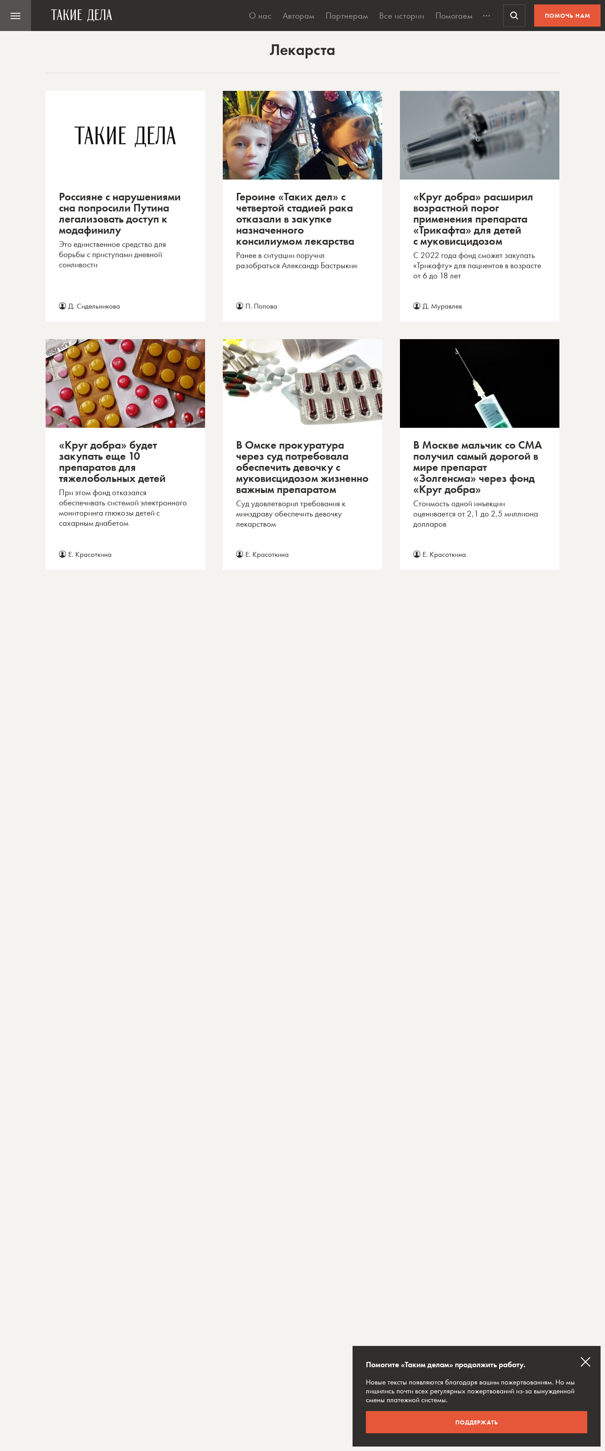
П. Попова (261, 306)
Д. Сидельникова (94, 306)
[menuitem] (15, 15)
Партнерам (347, 15)
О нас (260, 15)
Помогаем (454, 15)
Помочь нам (567, 16)
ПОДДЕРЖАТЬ (476, 1422)
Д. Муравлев (442, 306)
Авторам (298, 15)
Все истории (401, 15)
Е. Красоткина (90, 554)
